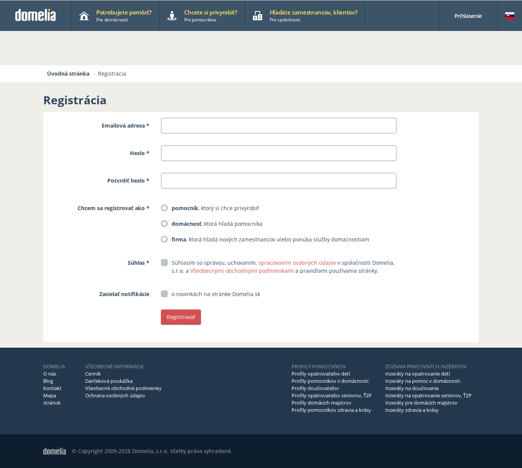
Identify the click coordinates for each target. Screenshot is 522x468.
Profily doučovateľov (315, 388)
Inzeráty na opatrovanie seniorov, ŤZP (428, 395)
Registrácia (112, 73)
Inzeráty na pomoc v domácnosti (422, 380)
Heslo (137, 153)
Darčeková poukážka (109, 380)
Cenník (93, 373)
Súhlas (136, 262)
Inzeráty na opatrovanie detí (417, 373)
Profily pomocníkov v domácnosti (330, 380)
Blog (48, 380)
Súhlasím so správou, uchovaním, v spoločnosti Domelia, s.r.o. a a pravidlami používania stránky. (283, 266)
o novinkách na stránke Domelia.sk (216, 294)
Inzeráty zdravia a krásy (412, 409)
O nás (49, 373)
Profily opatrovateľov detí (321, 373)
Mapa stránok (52, 399)
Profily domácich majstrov (321, 402)
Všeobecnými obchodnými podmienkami (242, 270)
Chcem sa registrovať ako (112, 208)
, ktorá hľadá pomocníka (217, 223)
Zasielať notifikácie (124, 294)
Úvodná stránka (68, 73)
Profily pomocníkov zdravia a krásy (331, 409)
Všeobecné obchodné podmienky (123, 388)
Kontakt (52, 388)
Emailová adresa (123, 125)
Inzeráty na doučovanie (412, 388)
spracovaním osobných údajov (297, 262)
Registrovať (181, 317)
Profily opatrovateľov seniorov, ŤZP (332, 395)
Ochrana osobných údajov (115, 395)
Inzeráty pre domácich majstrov (421, 402)
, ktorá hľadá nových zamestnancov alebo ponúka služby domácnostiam (270, 239)
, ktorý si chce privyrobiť (215, 208)
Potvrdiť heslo (126, 180)
